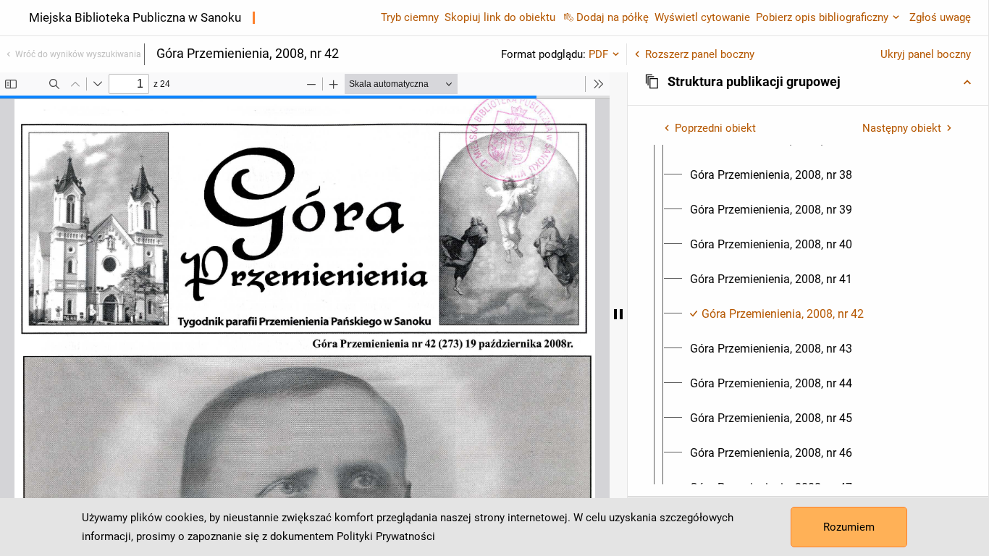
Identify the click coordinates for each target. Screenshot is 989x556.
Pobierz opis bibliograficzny (822, 17)
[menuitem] (771, 175)
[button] (808, 82)
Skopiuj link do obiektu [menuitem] (500, 17)
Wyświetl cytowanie (702, 17)
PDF (598, 54)
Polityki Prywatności (386, 536)
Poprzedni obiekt (715, 128)
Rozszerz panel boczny (699, 54)
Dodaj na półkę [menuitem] (612, 17)
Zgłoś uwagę (940, 17)
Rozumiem (849, 527)
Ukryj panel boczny (925, 54)
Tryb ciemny (410, 17)
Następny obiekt (901, 128)
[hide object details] (618, 314)
